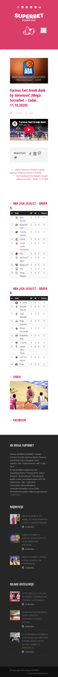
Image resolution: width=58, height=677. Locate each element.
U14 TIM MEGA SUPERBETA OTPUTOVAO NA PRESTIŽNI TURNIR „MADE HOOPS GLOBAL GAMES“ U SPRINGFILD (35, 641)
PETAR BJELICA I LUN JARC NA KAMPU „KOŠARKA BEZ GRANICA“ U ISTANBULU (34, 596)
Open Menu (44, 30)
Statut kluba (15, 494)
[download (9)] (29, 70)
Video (30, 113)
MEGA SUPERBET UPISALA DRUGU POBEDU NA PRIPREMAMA (34, 560)
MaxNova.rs (43, 673)
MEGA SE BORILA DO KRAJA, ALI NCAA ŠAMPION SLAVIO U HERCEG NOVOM (34, 519)
